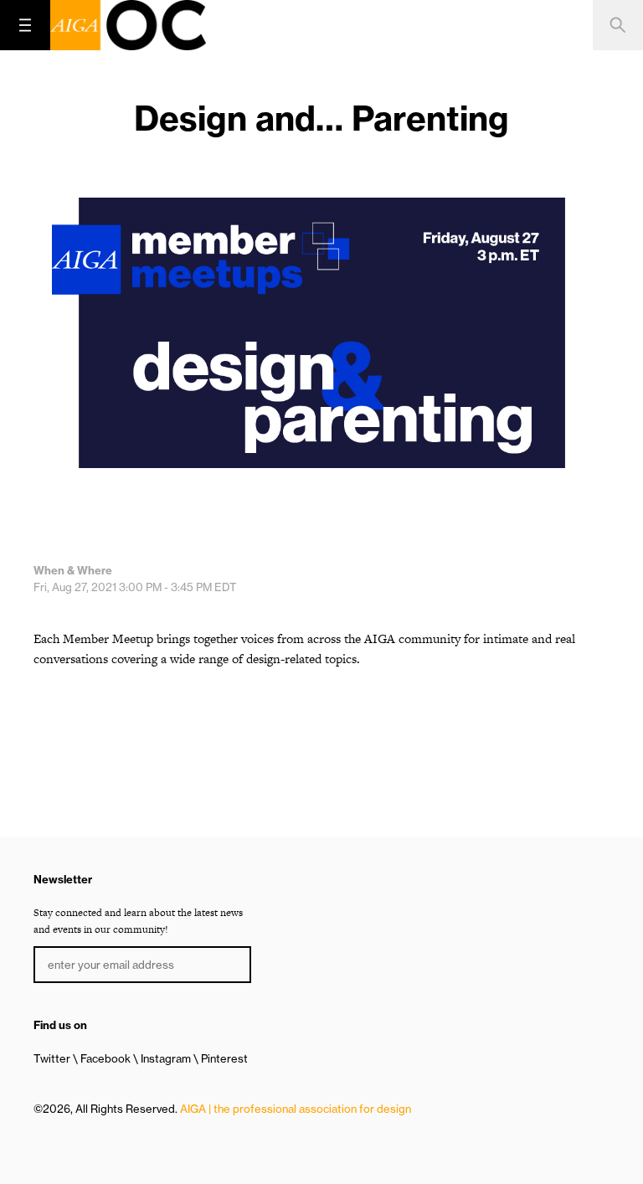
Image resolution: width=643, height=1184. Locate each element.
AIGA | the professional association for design (295, 1108)
